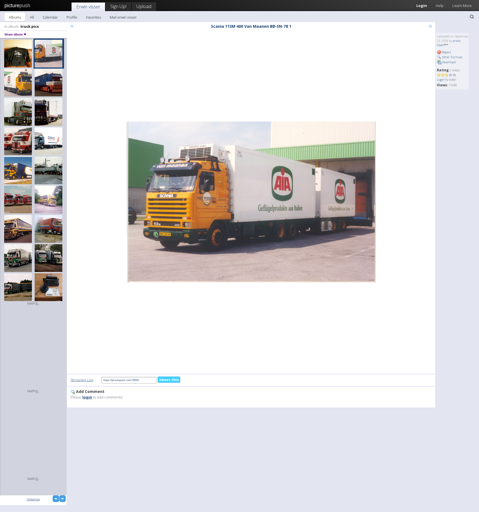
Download (448, 62)
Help (440, 5)
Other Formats (451, 57)
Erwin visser (88, 6)
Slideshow (33, 499)
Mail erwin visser (123, 17)
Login (421, 5)
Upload (143, 6)
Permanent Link (82, 380)
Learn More (462, 5)
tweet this (169, 379)
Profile (72, 17)
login (87, 397)
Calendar (50, 17)
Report (446, 52)
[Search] (471, 16)
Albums (15, 17)
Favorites (93, 17)
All (32, 17)
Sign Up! (118, 6)
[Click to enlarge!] (251, 202)
